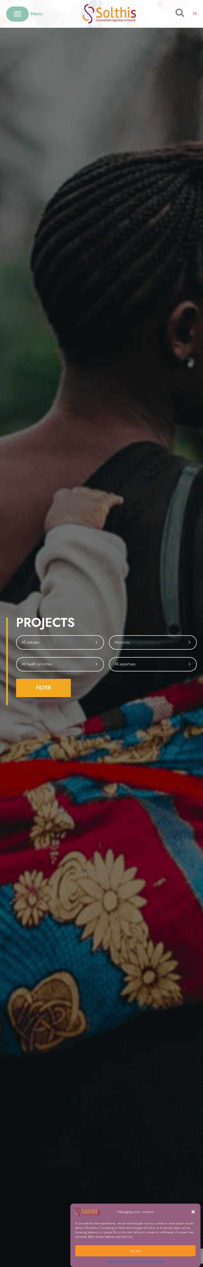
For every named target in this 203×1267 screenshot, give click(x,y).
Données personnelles (149, 1261)
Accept (135, 1251)
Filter (43, 687)
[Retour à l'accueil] (109, 13)
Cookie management (120, 1261)
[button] (193, 1211)
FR (195, 14)
